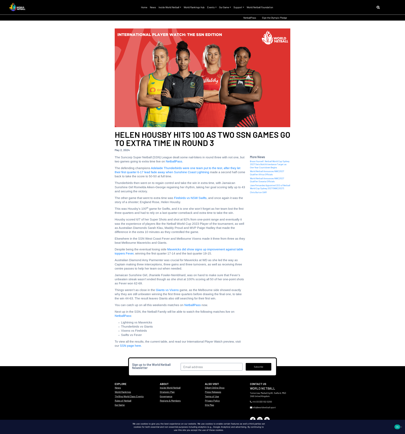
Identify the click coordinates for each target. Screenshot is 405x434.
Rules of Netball (123, 400)
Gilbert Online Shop (214, 387)
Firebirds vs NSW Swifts (190, 198)
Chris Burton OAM (258, 192)
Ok (397, 427)
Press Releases (213, 391)
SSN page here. (131, 345)
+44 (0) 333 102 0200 (262, 401)
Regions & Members (170, 400)
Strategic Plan (167, 391)
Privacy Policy (212, 400)
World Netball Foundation (260, 7)
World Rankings (123, 391)
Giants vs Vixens (167, 290)
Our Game (224, 7)
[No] (401, 426)
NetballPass (249, 17)
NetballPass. (174, 161)
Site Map (209, 404)
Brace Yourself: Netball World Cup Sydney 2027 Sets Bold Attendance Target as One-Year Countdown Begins (269, 164)
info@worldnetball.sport (264, 407)
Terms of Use (212, 396)
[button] (379, 8)
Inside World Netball (169, 7)
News (153, 7)
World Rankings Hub (194, 7)
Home (144, 7)
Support (238, 7)
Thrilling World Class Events (129, 396)
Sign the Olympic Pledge (274, 17)
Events (211, 7)
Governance (166, 396)
